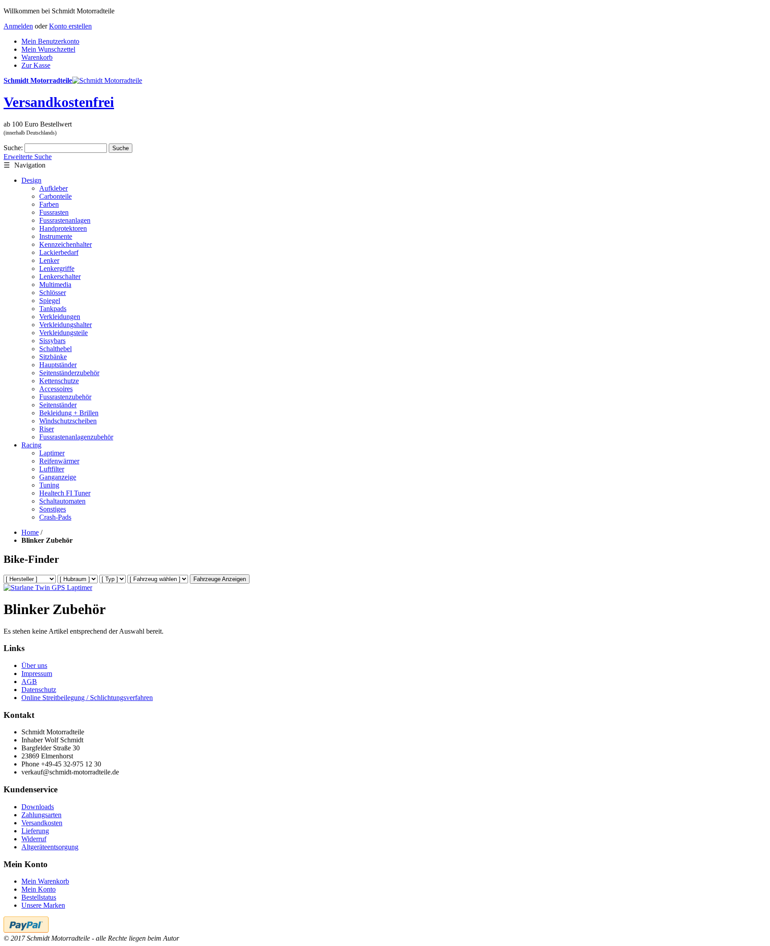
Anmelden (18, 26)
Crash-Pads (55, 517)
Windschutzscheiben (68, 421)
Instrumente (55, 236)
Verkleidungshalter (65, 324)
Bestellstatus (38, 897)
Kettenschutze (59, 381)
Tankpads (52, 308)
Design (31, 180)
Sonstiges (52, 509)
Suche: (13, 148)
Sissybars (52, 340)
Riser (46, 429)
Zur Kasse (35, 65)
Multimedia (55, 284)
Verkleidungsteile (63, 332)
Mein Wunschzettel (48, 49)
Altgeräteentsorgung (49, 847)
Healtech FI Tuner (64, 493)
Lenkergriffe (56, 268)
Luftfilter (51, 469)
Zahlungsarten (41, 815)
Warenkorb (37, 57)
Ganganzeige (57, 477)
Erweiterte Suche (28, 156)
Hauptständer (58, 365)
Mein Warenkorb (45, 881)
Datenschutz (38, 689)
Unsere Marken (43, 905)
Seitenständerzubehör (69, 373)
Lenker (49, 260)
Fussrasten (54, 212)
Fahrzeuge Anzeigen (219, 579)
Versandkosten (41, 823)
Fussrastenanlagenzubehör (76, 437)
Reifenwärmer (59, 461)
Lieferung (35, 831)
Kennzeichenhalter (65, 244)
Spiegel (49, 300)
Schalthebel (55, 348)
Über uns (34, 665)
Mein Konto (38, 889)
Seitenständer (58, 405)
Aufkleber (53, 188)
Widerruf (33, 839)
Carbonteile (55, 196)
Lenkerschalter (60, 276)
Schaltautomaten (62, 501)
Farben (49, 204)
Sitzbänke (53, 356)
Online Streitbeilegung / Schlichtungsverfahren (87, 697)
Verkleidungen (59, 316)
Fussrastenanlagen (64, 220)
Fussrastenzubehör (65, 397)
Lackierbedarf (58, 252)
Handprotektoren (63, 228)
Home (30, 532)
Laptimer (52, 453)
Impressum (36, 673)
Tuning (49, 485)
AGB (29, 681)
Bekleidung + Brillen (68, 413)
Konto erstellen (70, 26)
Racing (31, 445)
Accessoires (56, 389)
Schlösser (52, 292)
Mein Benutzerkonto (50, 41)
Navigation (24, 165)
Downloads (37, 807)
